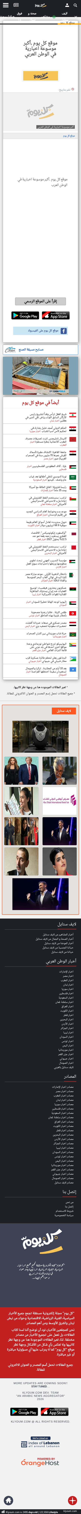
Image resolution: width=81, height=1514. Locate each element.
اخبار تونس (67, 1041)
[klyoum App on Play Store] (25, 1415)
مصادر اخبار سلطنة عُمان (60, 1117)
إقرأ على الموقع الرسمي (40, 301)
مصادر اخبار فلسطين (62, 1108)
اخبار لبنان (68, 984)
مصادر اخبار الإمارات (62, 1087)
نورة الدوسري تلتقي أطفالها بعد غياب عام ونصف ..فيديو (47, 478)
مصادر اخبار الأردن (63, 1139)
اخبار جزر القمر (65, 1054)
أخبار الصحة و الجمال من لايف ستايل (54, 939)
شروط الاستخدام (64, 1211)
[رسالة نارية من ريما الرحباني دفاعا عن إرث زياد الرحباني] (21, 861)
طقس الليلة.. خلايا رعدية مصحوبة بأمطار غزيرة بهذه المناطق (48, 614)
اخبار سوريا (67, 989)
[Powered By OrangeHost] (40, 1466)
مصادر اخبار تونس (63, 1156)
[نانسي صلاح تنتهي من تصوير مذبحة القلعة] (21, 801)
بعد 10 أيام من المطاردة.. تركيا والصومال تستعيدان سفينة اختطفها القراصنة (45, 670)
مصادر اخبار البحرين (63, 1135)
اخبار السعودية (66, 997)
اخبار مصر (68, 976)
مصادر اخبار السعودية (62, 1113)
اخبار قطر (68, 1015)
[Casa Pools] (40, 376)
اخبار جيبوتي (66, 1058)
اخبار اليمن (67, 1045)
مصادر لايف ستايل (63, 1182)
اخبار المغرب (67, 980)
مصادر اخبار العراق (63, 1121)
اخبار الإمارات (66, 971)
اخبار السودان (66, 1037)
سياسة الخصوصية (63, 1215)
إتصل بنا (69, 1206)
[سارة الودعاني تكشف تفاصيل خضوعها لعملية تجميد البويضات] (59, 861)
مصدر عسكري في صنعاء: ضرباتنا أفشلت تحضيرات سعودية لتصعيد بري (45, 625)
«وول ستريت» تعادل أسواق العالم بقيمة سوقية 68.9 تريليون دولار (46, 524)
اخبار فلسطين (66, 993)
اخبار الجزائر (67, 1028)
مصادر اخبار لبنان (64, 1100)
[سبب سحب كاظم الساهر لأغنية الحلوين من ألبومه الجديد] (59, 831)
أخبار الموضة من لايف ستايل (58, 943)
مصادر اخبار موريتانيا (62, 1165)
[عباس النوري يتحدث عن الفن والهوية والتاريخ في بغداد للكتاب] (59, 771)
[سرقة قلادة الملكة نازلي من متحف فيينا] (40, 737)
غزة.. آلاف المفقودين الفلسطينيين (49, 466)
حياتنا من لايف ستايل (62, 952)
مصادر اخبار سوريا (63, 1104)
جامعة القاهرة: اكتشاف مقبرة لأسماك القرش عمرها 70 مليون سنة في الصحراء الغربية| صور (46, 455)
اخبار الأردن (67, 1024)
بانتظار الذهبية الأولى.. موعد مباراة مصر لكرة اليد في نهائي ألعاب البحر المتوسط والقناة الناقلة (45, 577)
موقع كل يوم (69, 136)
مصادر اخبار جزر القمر (62, 1169)
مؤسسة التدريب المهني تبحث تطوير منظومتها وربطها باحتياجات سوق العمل (46, 562)
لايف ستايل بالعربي (63, 1067)
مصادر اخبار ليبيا (64, 1148)
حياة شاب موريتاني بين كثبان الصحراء (46, 633)
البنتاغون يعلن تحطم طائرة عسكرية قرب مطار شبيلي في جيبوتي (45, 660)
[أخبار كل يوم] (40, 6)
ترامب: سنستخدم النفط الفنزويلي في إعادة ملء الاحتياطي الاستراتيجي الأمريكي (47, 501)
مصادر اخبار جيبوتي (62, 1174)
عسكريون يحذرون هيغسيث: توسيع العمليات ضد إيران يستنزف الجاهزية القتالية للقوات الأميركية (48, 591)
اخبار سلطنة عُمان (64, 1002)
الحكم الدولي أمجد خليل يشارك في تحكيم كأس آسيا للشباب (48, 430)
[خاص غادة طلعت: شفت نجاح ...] (21, 831)
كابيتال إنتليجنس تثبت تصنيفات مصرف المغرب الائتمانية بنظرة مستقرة (45, 440)
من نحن (69, 1202)
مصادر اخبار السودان (62, 1152)
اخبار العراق (67, 1006)
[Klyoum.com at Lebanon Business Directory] (40, 1448)
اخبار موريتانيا (65, 1050)
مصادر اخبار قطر (64, 1130)
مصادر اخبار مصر (64, 1091)
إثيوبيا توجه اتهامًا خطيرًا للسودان (48, 602)
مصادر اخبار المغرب (63, 1095)
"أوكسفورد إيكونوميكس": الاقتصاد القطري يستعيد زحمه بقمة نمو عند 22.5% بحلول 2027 (48, 536)
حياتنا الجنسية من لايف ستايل (57, 947)
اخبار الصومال (66, 1063)
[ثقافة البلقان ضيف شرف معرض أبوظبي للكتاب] (59, 801)
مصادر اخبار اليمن (64, 1161)
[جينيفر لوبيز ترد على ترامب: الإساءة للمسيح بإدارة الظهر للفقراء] (21, 771)
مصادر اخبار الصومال (62, 1178)
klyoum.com (70, 1511)
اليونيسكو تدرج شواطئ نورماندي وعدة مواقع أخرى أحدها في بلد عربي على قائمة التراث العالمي (46, 647)
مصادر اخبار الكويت (63, 1126)
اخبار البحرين (66, 1019)
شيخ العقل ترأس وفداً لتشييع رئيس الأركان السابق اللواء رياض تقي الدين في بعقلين (45, 417)
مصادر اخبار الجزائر (63, 1143)
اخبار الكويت (66, 1011)
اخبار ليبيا (68, 1032)
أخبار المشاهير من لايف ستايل (58, 934)
